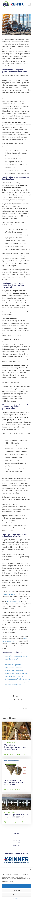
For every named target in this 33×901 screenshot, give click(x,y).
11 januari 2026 (9, 742)
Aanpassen (16, 895)
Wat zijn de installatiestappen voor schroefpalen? (15, 747)
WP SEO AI (10, 754)
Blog (18, 754)
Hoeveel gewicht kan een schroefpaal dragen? (16, 816)
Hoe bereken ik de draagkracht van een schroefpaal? (13, 782)
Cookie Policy (16, 898)
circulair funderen (8, 594)
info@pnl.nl (16, 845)
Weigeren (16, 890)
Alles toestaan (16, 886)
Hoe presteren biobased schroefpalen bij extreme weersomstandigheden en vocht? (17, 670)
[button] (30, 870)
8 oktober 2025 (9, 812)
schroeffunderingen (14, 601)
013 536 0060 (17, 842)
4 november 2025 (10, 778)
